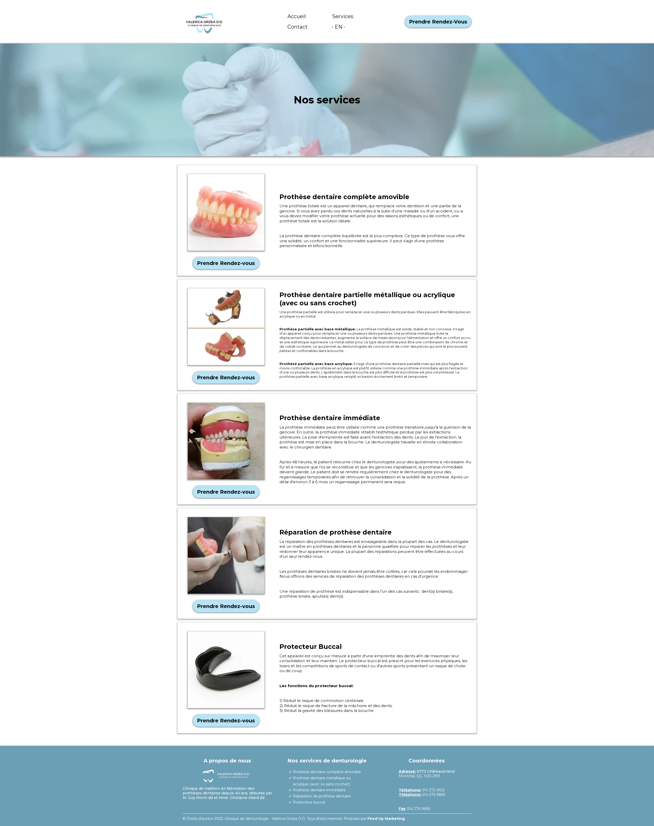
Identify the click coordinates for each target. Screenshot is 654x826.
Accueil (296, 16)
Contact (297, 27)
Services (342, 16)
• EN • (338, 27)
